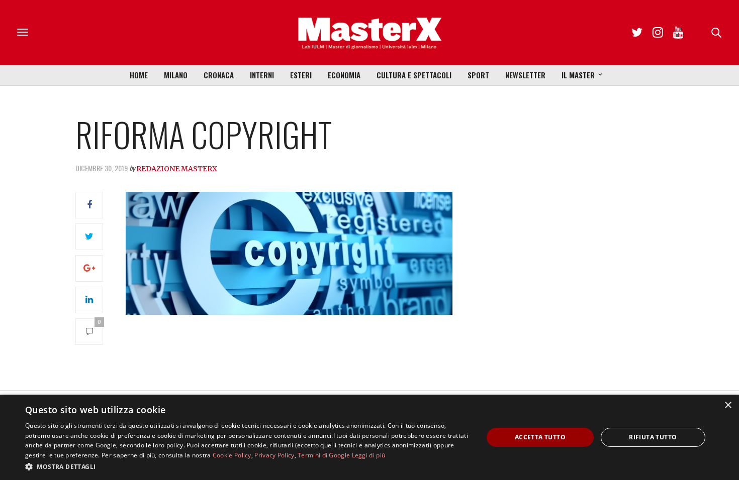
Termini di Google (324, 455)
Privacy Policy (274, 455)
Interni (262, 74)
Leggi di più (369, 455)
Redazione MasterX (176, 168)
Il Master (578, 74)
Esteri (301, 74)
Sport (478, 74)
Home (139, 74)
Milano (176, 74)
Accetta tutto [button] (540, 437)
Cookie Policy (232, 455)
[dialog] (369, 437)
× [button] (727, 405)
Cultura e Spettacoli (414, 74)
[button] (247, 466)
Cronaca (219, 74)
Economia (344, 74)
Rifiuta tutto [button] (653, 437)
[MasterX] (369, 32)
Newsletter (525, 74)
